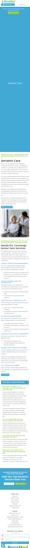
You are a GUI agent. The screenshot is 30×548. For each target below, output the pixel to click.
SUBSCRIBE (15, 542)
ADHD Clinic (15, 521)
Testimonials (15, 507)
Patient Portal (15, 502)
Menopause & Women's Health (15, 517)
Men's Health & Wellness (15, 519)
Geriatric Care (15, 515)
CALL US (23, 4)
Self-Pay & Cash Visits (15, 506)
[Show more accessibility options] (3, 545)
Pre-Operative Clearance (15, 524)
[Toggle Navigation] (28, 2)
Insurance (15, 504)
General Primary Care (15, 513)
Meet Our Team (15, 498)
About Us (15, 496)
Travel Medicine (15, 523)
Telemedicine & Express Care (15, 526)
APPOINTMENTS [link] (8, 4)
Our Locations (15, 500)
